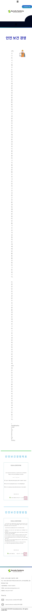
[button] (17, 1)
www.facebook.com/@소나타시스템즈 (13, 604)
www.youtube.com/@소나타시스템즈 (14, 599)
